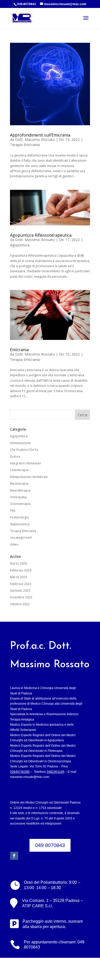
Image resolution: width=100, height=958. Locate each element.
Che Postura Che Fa (24, 449)
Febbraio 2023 (20, 584)
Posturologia (19, 517)
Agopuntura (19, 245)
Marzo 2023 (18, 577)
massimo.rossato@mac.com (29, 777)
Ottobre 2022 (20, 604)
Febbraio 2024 (20, 570)
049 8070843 (50, 845)
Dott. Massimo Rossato (35, 139)
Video (14, 544)
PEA (12, 510)
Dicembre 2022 (21, 597)
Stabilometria (19, 524)
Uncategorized (21, 537)
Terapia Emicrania (25, 144)
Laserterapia (19, 470)
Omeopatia (18, 497)
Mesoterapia (19, 483)
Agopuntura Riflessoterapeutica (41, 235)
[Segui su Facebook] (14, 856)
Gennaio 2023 (20, 590)
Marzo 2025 (18, 563)
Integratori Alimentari (25, 463)
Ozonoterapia (20, 504)
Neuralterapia (20, 490)
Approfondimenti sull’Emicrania (40, 135)
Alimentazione (20, 443)
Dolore (15, 456)
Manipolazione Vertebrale (29, 477)
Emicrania (19, 349)
